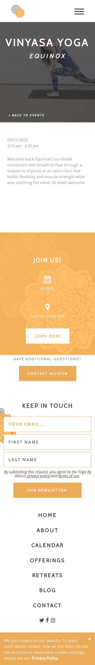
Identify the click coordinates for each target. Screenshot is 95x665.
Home (47, 515)
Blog (47, 590)
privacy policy (39, 475)
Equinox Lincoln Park (48, 316)
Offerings (47, 560)
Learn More (47, 336)
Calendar (47, 545)
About (47, 530)
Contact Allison (48, 373)
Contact (47, 605)
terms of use (68, 475)
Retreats (47, 575)
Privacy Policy (45, 658)
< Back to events (26, 115)
